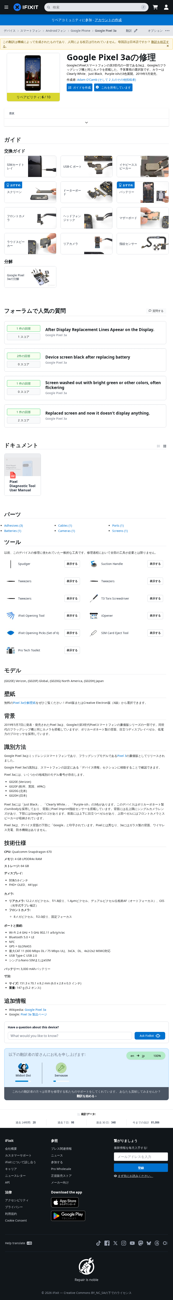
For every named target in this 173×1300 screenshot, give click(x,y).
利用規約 (11, 1214)
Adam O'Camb (87, 80)
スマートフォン (30, 31)
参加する (57, 1162)
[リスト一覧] (158, 445)
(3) (13, 525)
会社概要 (11, 1149)
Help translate (15, 1243)
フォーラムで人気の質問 (35, 310)
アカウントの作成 (108, 20)
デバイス (10, 31)
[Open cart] (155, 7)
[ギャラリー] (164, 445)
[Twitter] (115, 1243)
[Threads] (156, 1243)
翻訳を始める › (86, 1096)
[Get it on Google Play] (68, 1216)
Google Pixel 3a (105, 31)
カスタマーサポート (18, 1155)
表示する (72, 564)
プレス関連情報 (61, 1149)
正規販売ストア (61, 1176)
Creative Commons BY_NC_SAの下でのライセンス (98, 1293)
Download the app (66, 1192)
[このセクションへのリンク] (2, 445)
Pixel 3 (121, 756)
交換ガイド (14, 151)
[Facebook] (106, 1243)
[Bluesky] (149, 1243)
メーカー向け (60, 1182)
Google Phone (80, 31)
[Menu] (6, 7)
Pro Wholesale (61, 1169)
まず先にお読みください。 (135, 1176)
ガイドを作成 (82, 87)
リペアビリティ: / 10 (33, 97)
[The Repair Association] (165, 1243)
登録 (141, 1168)
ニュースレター (15, 1176)
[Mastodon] (140, 1243)
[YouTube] (132, 1243)
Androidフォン (56, 31)
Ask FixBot (147, 1036)
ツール (12, 542)
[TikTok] (98, 1243)
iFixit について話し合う (20, 1162)
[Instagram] (123, 1243)
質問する (158, 311)
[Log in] (166, 7)
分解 (8, 261)
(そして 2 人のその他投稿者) (117, 80)
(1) (12, 531)
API (7, 1182)
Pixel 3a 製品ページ (34, 1014)
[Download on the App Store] (65, 1202)
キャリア (11, 1169)
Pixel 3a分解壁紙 (24, 703)
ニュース (57, 1155)
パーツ (12, 514)
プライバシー (14, 1207)
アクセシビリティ (17, 1200)
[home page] (26, 7)
